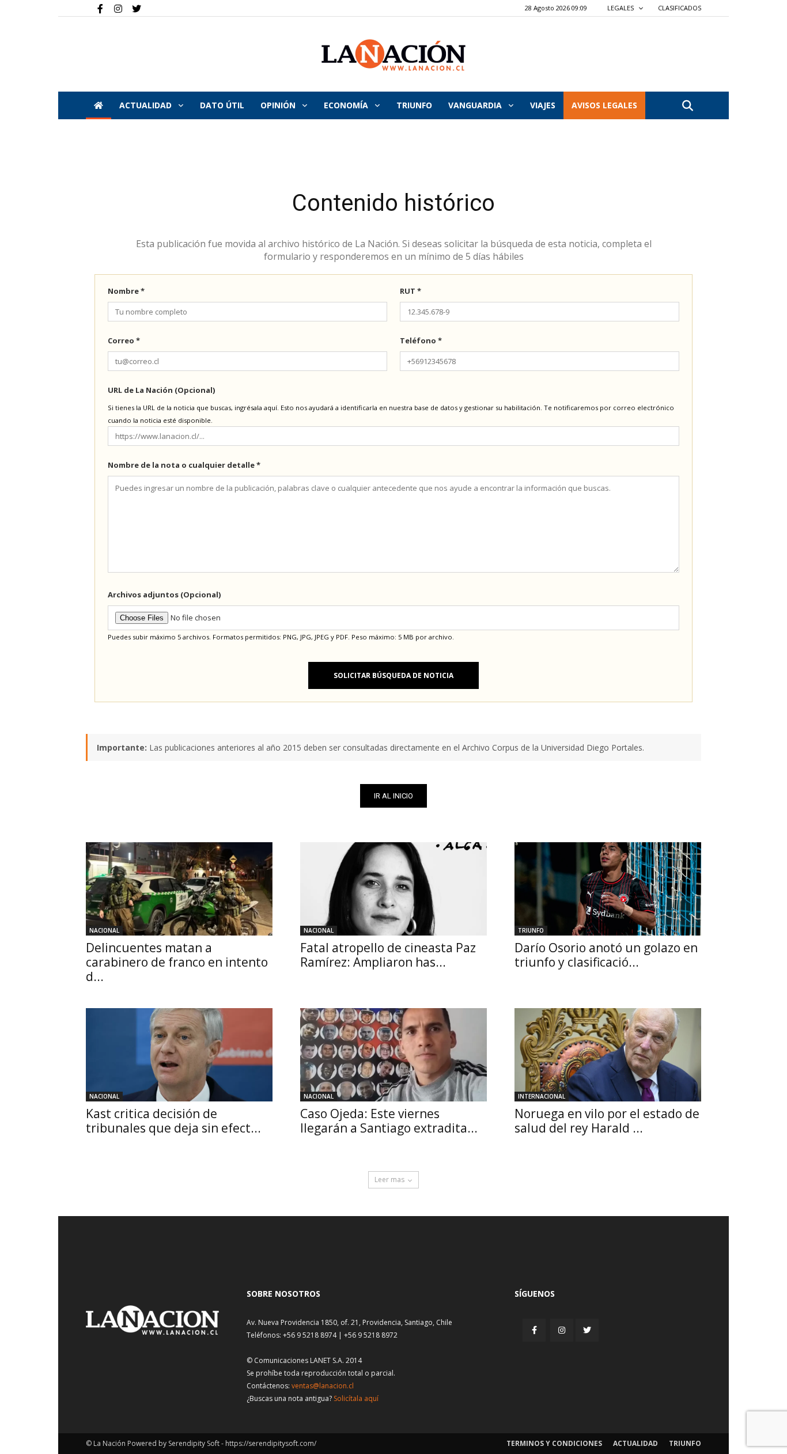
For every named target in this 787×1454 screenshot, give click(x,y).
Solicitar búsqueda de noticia (393, 675)
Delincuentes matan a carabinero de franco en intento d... (177, 962)
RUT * (410, 291)
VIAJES (542, 105)
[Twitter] (132, 8)
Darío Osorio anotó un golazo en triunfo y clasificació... (606, 955)
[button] (687, 106)
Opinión (279, 105)
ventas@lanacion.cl (323, 1386)
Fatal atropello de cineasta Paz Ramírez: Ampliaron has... (388, 955)
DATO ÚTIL (222, 105)
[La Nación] (393, 55)
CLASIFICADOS (679, 7)
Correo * (124, 340)
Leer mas (389, 1179)
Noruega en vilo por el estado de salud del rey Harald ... (606, 1120)
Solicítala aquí (356, 1398)
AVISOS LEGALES (604, 105)
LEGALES (621, 7)
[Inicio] (98, 105)
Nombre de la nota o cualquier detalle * (184, 465)
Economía (347, 105)
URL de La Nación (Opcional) (161, 390)
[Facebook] (94, 8)
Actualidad (146, 105)
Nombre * (126, 291)
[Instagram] (113, 8)
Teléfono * (421, 340)
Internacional (541, 1096)
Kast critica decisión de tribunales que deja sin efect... (173, 1120)
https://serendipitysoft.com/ (270, 1443)
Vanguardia (476, 105)
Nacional (104, 930)
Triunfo (414, 105)
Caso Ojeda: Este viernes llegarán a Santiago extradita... (389, 1120)
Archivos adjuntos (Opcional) (164, 594)
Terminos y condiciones (554, 1443)
